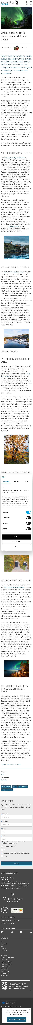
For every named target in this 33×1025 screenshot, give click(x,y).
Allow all (16, 536)
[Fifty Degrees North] (7, 3)
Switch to (16, 1019)
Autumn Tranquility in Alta (13, 272)
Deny (16, 547)
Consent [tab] (6, 481)
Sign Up (16, 863)
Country (4, 828)
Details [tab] (16, 481)
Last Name (5, 821)
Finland (14, 786)
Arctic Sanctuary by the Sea (14, 158)
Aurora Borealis (6, 786)
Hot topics (4, 780)
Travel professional (10, 846)
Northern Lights (22, 786)
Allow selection (16, 541)
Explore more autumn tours (10, 764)
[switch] (28, 517)
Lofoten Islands (13, 226)
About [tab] (27, 481)
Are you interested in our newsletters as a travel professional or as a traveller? (14, 842)
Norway (3, 790)
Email (3, 836)
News (2, 774)
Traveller (7, 850)
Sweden (10, 790)
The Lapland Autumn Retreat (14, 587)
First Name (5, 814)
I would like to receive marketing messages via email (16, 853)
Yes (5, 856)
